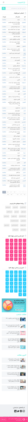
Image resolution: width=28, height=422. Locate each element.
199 (11, 194)
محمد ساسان (24, 169)
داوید (24, 155)
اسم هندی (23, 229)
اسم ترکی (23, 211)
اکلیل (24, 94)
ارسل (25, 110)
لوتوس (24, 73)
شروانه (24, 144)
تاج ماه (24, 68)
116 (14, 192)
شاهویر (24, 46)
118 (7, 192)
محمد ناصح (24, 118)
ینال (25, 19)
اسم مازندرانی (22, 216)
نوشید (24, 77)
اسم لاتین (6, 216)
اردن (25, 96)
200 (8, 194)
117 (11, 192)
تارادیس (24, 122)
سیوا (24, 153)
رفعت (24, 39)
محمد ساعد (24, 185)
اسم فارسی (22, 207)
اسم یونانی (15, 229)
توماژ (24, 132)
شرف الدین (24, 54)
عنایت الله (23, 148)
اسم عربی (15, 207)
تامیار (24, 172)
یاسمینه (24, 66)
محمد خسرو (24, 87)
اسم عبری (7, 225)
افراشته (24, 165)
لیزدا (25, 60)
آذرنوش (24, 29)
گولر (25, 162)
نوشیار (24, 57)
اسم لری (16, 211)
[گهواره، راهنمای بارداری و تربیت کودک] (21, 5)
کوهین (24, 102)
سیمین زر (23, 139)
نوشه (24, 42)
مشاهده (4, 19)
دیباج (24, 26)
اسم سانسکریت (14, 220)
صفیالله (24, 158)
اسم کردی (8, 207)
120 (24, 194)
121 (21, 194)
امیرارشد (24, 32)
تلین (25, 178)
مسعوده (24, 82)
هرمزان (24, 141)
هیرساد (24, 91)
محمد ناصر (24, 128)
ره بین (24, 125)
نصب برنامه (3, 419)
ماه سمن (24, 108)
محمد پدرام (24, 49)
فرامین (24, 36)
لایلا (25, 80)
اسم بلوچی (14, 216)
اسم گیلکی (9, 211)
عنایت (24, 136)
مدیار (24, 175)
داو (25, 99)
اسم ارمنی (23, 220)
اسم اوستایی (15, 225)
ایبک (25, 113)
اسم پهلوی (23, 225)
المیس (24, 180)
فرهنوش (24, 22)
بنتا (25, 63)
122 (17, 194)
